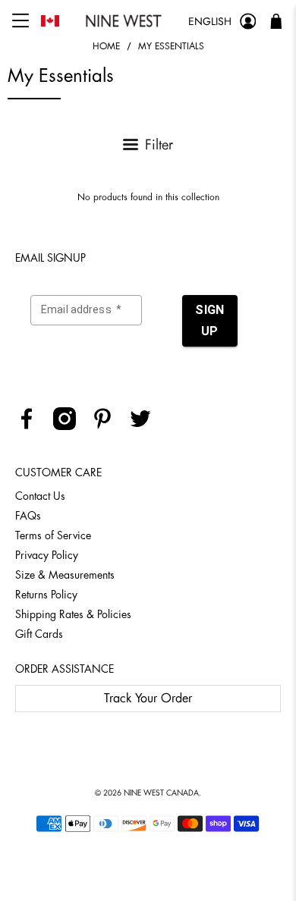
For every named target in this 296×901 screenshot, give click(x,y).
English (209, 21)
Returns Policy (46, 594)
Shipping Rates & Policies (73, 614)
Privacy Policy (46, 555)
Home (106, 46)
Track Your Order (148, 698)
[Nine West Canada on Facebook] (32, 426)
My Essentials (171, 46)
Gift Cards (39, 634)
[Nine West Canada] (123, 20)
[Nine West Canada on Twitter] (146, 426)
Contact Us (40, 496)
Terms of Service (53, 535)
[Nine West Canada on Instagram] (70, 426)
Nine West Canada (161, 793)
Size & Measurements (65, 575)
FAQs (28, 515)
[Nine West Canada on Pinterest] (108, 426)
